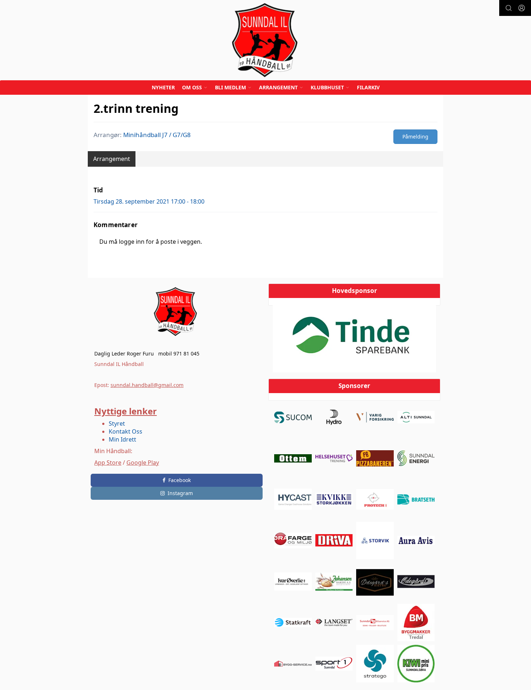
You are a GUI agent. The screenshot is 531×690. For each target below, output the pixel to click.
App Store (107, 463)
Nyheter (163, 87)
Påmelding (415, 136)
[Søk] (508, 7)
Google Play (142, 463)
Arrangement (111, 159)
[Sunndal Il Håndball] (265, 40)
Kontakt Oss (125, 431)
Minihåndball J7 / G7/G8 (157, 135)
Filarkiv (368, 87)
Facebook (179, 480)
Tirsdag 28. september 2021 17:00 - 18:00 (149, 201)
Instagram (180, 493)
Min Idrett (122, 439)
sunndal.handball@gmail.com (147, 385)
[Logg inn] (521, 7)
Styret (117, 423)
